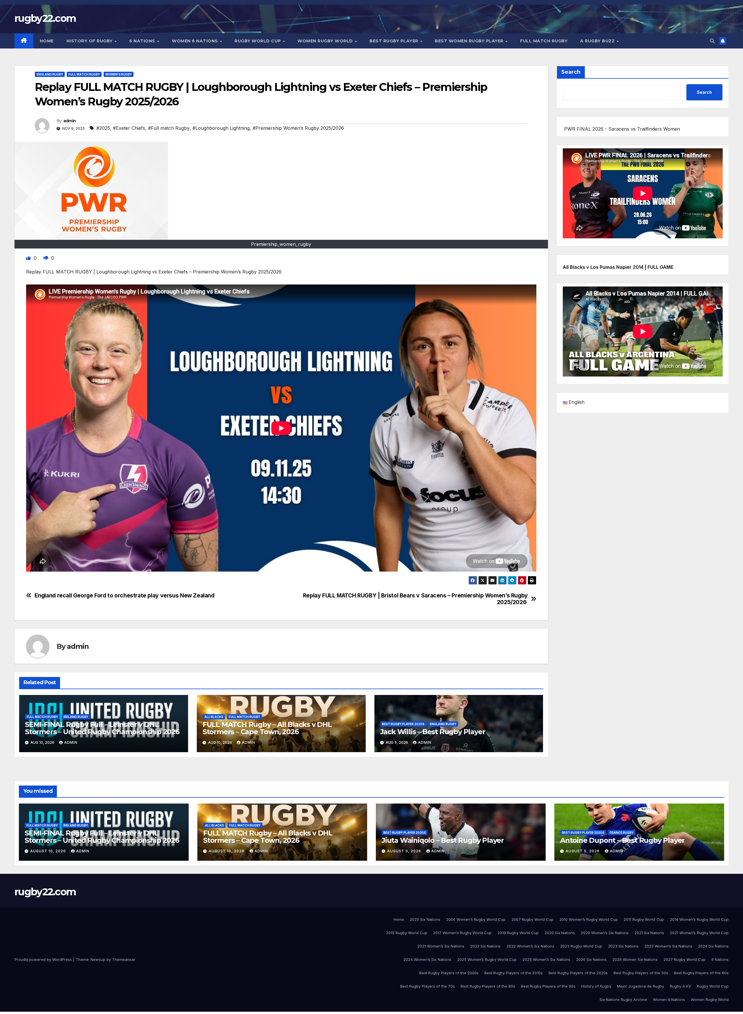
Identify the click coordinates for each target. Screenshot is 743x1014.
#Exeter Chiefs (129, 128)
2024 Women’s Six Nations (427, 959)
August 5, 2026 (404, 851)
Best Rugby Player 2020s (403, 724)
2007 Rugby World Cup (532, 919)
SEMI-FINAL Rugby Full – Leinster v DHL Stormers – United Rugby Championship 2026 (102, 728)
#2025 (103, 128)
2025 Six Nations (425, 919)
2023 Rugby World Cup (581, 946)
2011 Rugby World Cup (644, 919)
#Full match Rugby (169, 128)
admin (69, 120)
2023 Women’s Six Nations (668, 946)
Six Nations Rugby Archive (623, 999)
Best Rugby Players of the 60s (701, 972)
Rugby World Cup (258, 41)
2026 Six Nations (591, 959)
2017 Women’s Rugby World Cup (462, 932)
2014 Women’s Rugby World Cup (699, 919)
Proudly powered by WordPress (44, 959)
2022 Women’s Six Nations (530, 946)
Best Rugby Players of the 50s (641, 972)
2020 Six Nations (559, 932)
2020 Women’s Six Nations (605, 932)
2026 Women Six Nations (635, 959)
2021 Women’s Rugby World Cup (699, 932)
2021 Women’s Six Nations (440, 946)
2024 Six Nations (713, 946)
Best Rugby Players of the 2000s (449, 972)
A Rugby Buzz (598, 41)
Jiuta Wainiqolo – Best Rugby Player (443, 840)
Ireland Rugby (76, 716)
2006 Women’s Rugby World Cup (476, 919)
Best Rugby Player (394, 41)
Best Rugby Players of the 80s (488, 986)
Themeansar (123, 959)
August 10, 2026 (48, 851)
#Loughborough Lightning (221, 128)
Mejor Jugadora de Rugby (640, 986)
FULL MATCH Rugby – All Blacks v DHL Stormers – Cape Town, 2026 (267, 728)
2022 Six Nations (485, 946)
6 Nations (142, 41)
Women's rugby (118, 74)
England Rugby (50, 74)
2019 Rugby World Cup (518, 932)
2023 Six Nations (623, 946)
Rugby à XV (680, 986)
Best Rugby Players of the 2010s (513, 972)
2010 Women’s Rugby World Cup (588, 919)
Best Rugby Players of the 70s (427, 986)
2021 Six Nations (649, 932)
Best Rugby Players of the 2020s (578, 972)
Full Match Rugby (543, 41)
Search (570, 72)
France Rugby (622, 832)
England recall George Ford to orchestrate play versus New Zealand (124, 595)
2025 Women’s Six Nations (546, 959)
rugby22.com (45, 18)
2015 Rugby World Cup (406, 932)
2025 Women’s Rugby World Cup (487, 959)
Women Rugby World (325, 41)
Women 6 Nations (195, 41)
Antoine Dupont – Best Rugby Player (622, 840)
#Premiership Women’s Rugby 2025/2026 (298, 128)
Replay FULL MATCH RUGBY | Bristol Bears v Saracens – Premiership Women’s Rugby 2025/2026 (415, 599)
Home (47, 41)
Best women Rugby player (470, 41)
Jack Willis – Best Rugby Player (432, 731)
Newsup (98, 959)
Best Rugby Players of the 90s (548, 986)
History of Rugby (90, 41)
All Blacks (213, 716)
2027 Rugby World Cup (684, 959)
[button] (712, 41)
